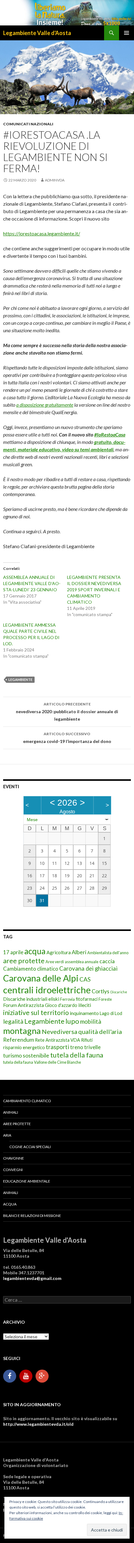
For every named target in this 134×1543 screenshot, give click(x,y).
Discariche (118, 992)
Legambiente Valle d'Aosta (37, 32)
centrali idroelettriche (47, 989)
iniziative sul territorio (36, 1013)
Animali (10, 1112)
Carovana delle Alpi (41, 978)
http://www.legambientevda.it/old (38, 1424)
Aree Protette (17, 1123)
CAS (85, 979)
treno (76, 1047)
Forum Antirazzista (23, 1005)
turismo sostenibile (26, 1055)
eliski (53, 999)
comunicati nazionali (28, 124)
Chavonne (13, 1158)
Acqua (10, 1204)
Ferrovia (67, 999)
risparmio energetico (24, 1047)
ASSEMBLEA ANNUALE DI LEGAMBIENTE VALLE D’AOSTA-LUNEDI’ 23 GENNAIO (31, 583)
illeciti (84, 1005)
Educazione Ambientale (26, 1181)
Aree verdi (54, 961)
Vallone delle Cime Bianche (57, 1062)
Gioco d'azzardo (61, 1005)
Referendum (18, 1039)
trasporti (57, 1047)
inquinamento (84, 1013)
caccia (107, 961)
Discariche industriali (25, 999)
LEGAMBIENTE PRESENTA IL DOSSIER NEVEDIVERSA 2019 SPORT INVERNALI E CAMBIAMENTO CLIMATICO (94, 590)
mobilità (90, 1021)
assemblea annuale (81, 961)
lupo (72, 1021)
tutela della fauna (76, 1055)
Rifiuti (87, 1040)
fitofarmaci (87, 999)
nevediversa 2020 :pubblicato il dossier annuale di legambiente (67, 712)
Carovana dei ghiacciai (88, 968)
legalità (13, 1021)
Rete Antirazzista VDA (57, 1040)
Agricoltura (58, 952)
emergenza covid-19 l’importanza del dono (67, 737)
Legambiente (20, 680)
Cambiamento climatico (30, 968)
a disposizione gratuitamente (44, 405)
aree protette (24, 961)
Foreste (105, 999)
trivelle (92, 1047)
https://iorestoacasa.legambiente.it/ (41, 233)
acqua (34, 951)
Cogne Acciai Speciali (30, 1146)
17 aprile (13, 952)
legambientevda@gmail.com (32, 1278)
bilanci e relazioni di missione (32, 1215)
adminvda (55, 180)
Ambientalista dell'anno (107, 952)
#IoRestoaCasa (109, 434)
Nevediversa (59, 1031)
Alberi (79, 952)
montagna (22, 1031)
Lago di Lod (111, 1013)
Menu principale (126, 32)
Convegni (13, 1169)
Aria (7, 1135)
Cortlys (100, 991)
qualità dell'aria (100, 1031)
